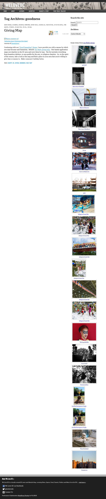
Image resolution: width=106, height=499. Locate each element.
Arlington (21, 25)
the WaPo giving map (42, 50)
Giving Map (13, 30)
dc (13, 63)
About (13, 11)
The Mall (30, 27)
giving (17, 63)
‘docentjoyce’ (15, 43)
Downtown (27, 25)
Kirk (57, 32)
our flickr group (89, 43)
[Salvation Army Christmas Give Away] (11, 39)
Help (27, 63)
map (31, 63)
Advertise (32, 11)
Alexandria (15, 25)
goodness (22, 63)
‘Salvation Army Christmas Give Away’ (16, 41)
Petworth (11, 27)
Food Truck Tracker (59, 11)
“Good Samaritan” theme (28, 47)
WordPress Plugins (23, 495)
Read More (82, 482)
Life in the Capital (58, 25)
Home (5, 11)
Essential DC (42, 25)
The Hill (25, 27)
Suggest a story (44, 11)
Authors (21, 11)
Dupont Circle (34, 25)
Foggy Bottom (49, 25)
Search (73, 22)
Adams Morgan (7, 25)
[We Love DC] (54, 6)
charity (10, 63)
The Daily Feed (18, 27)
